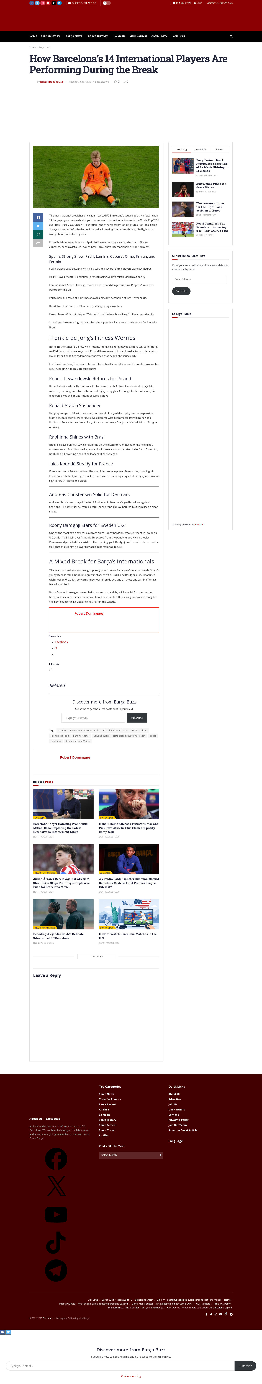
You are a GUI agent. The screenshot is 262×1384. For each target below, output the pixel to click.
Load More (96, 956)
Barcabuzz (48, 1318)
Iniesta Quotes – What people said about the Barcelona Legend (93, 1303)
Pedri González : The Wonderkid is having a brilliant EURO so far (212, 227)
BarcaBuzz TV (50, 36)
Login (199, 2)
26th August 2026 (44, 836)
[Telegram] (56, 1283)
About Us (174, 1094)
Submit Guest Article (83, 3)
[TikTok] (56, 1255)
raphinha (56, 741)
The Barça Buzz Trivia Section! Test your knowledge (135, 1307)
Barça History (98, 36)
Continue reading (131, 1376)
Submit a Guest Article (182, 1130)
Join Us (172, 1104)
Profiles (104, 1135)
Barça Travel (107, 1130)
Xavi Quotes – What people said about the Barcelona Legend (200, 1307)
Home (33, 36)
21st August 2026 (110, 943)
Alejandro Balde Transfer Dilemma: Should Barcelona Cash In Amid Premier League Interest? (129, 883)
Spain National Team (78, 741)
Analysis (179, 36)
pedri (153, 735)
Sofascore (199, 524)
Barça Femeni (107, 1125)
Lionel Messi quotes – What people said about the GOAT (162, 1303)
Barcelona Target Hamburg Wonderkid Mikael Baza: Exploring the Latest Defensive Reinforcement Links (60, 828)
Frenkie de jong (60, 735)
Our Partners (176, 1109)
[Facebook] (56, 1171)
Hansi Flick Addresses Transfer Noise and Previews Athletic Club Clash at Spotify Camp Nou (128, 828)
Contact (173, 1114)
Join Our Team (184, 3)
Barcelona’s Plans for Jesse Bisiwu (211, 185)
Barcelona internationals (84, 730)
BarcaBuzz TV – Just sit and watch (135, 1299)
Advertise (174, 1099)
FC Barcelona (139, 730)
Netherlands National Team (129, 735)
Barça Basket (107, 1104)
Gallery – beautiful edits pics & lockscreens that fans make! (189, 1299)
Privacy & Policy (178, 1120)
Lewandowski (101, 735)
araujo (62, 730)
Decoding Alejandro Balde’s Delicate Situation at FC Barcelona (58, 936)
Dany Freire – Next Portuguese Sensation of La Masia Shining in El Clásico (212, 165)
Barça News (74, 36)
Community (159, 36)
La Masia (120, 36)
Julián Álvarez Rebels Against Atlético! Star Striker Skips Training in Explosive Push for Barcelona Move (61, 883)
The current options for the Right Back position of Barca (210, 207)
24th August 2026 (110, 891)
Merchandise (138, 36)
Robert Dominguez (51, 81)
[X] (56, 1199)
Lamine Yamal (81, 735)
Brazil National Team (115, 730)
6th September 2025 (80, 81)
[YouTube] (56, 1227)
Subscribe (137, 718)
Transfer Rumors (45, 873)
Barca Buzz (108, 1299)
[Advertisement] (131, 112)
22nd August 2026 (44, 943)
